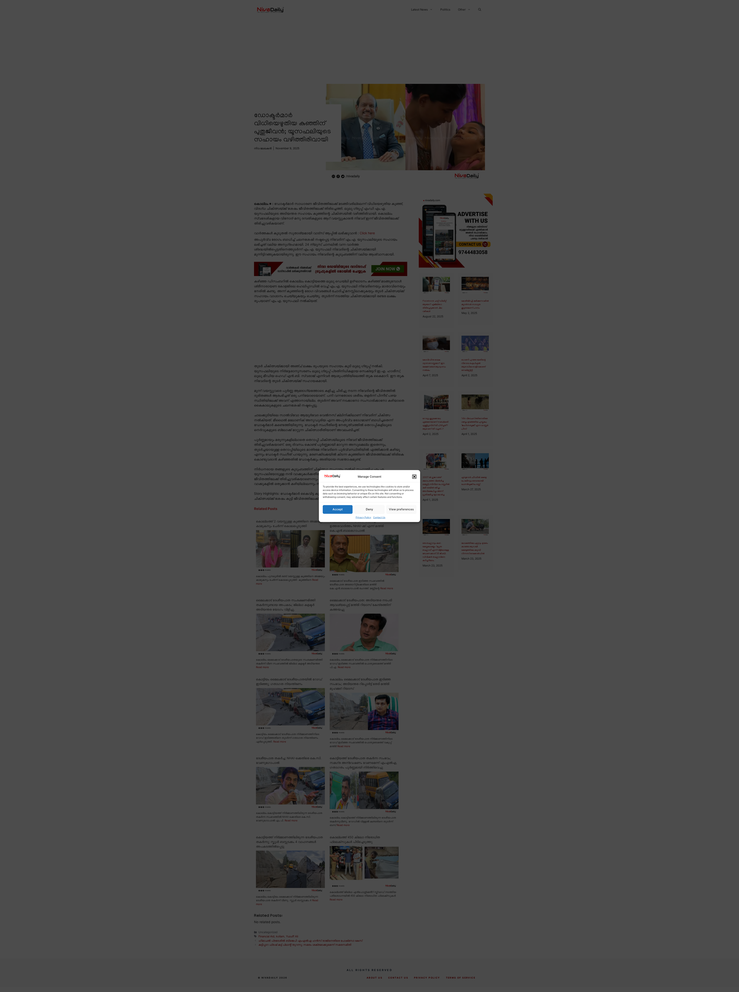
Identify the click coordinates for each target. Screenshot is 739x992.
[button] (414, 477)
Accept (338, 509)
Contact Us (379, 517)
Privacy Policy (363, 517)
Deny (369, 509)
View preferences (401, 509)
